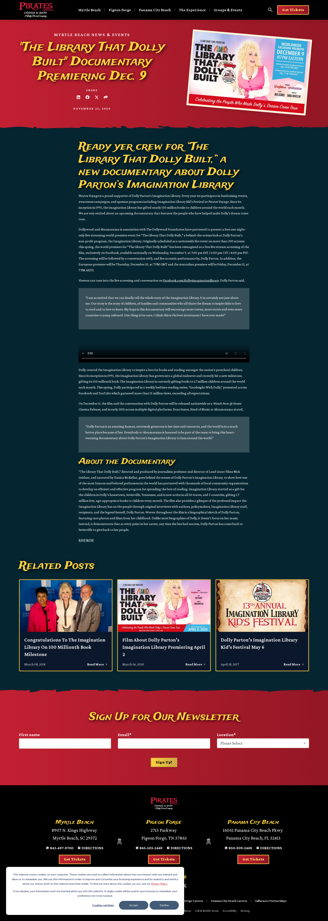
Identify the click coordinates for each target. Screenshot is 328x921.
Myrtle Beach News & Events (92, 34)
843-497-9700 (61, 848)
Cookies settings (103, 905)
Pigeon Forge (120, 10)
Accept (133, 905)
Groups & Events (228, 10)
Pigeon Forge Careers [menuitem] (189, 900)
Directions (92, 848)
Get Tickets (293, 10)
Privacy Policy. (159, 883)
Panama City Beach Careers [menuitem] (229, 900)
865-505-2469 (151, 848)
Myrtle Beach (89, 10)
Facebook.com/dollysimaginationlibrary (191, 280)
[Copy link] (105, 97)
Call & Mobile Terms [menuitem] (207, 910)
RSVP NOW (86, 540)
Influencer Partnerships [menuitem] (270, 900)
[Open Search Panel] (270, 10)
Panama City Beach (155, 10)
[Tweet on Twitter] (96, 97)
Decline (164, 905)
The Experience (192, 10)
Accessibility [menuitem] (229, 910)
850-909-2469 (240, 848)
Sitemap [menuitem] (245, 910)
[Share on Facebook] (87, 97)
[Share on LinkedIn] (78, 97)
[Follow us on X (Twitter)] (184, 886)
